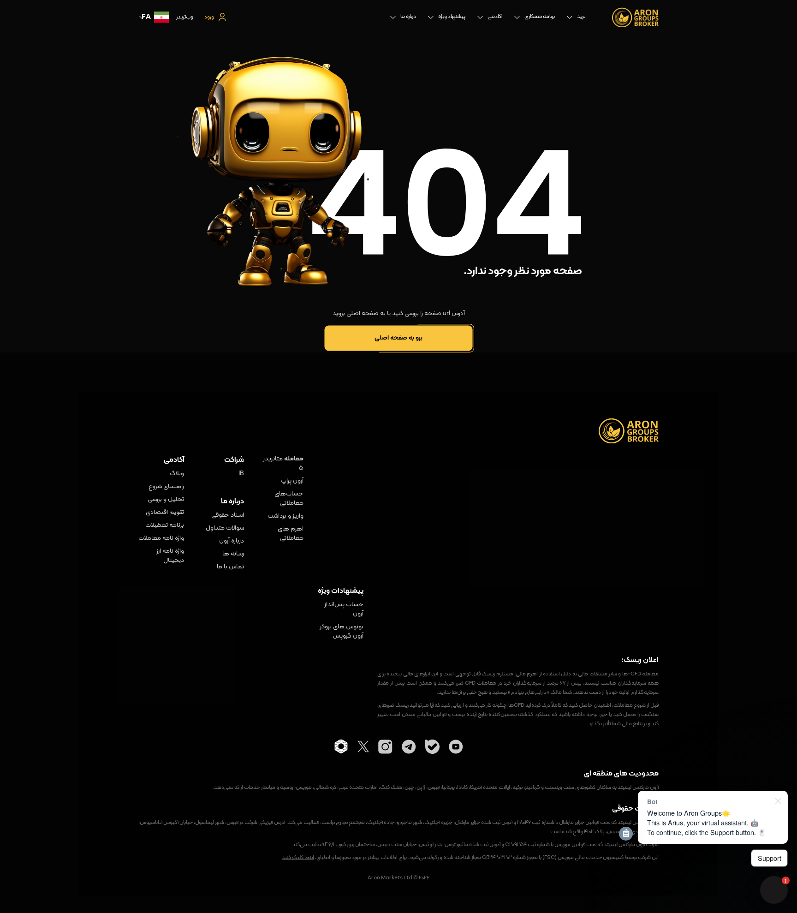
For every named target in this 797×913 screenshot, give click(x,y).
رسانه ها (233, 554)
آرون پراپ (292, 481)
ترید (581, 16)
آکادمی (495, 16)
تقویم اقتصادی (165, 512)
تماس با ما (230, 567)
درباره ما (408, 16)
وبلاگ (177, 473)
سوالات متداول (225, 528)
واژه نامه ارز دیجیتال (170, 556)
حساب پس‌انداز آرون (343, 609)
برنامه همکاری (539, 16)
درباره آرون (231, 541)
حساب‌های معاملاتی (288, 498)
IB (241, 473)
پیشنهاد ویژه (451, 16)
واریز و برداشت (285, 516)
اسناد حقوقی (227, 515)
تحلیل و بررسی (166, 499)
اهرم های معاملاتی (290, 534)
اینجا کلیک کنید (298, 857)
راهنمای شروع (166, 486)
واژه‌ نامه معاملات (161, 538)
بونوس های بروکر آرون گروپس (341, 631)
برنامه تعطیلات (164, 525)
